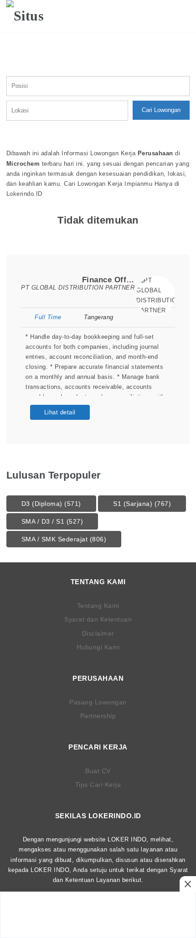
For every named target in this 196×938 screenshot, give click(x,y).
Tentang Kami (98, 605)
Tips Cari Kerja (98, 784)
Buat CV (98, 771)
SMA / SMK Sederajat (64, 539)
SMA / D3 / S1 (52, 521)
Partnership (98, 715)
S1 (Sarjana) (142, 503)
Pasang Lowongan (98, 702)
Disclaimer (98, 633)
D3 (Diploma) (51, 503)
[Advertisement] (98, 915)
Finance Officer (111, 279)
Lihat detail (60, 412)
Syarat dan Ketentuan (98, 619)
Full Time (48, 317)
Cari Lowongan (161, 110)
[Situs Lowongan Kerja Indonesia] (34, 16)
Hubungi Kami (98, 647)
